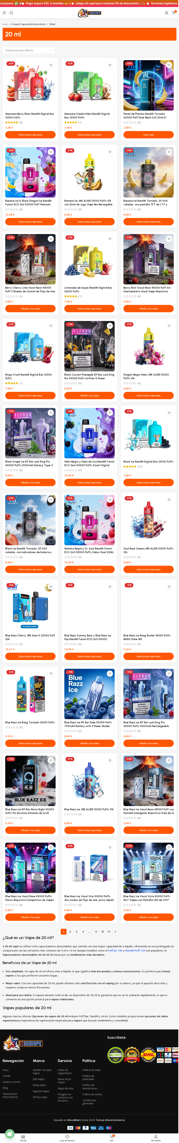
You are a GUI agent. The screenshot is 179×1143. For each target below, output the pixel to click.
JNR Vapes (39, 1079)
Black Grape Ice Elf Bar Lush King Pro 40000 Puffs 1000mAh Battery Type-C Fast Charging (29, 465)
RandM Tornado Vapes (42, 1071)
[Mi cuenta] (166, 12)
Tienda (6, 1076)
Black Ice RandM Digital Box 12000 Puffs (148, 461)
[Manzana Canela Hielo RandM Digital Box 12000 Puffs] (89, 85)
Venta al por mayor (64, 1080)
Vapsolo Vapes (41, 1091)
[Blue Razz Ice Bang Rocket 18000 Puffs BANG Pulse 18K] (148, 607)
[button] (30, 308)
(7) (80, 122)
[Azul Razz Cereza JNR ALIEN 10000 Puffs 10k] (148, 520)
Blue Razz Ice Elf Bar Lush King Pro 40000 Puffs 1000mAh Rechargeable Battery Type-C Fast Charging (146, 726)
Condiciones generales (89, 1102)
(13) (139, 466)
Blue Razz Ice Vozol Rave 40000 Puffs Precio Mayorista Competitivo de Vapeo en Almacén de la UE (29, 900)
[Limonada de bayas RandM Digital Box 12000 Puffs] (89, 259)
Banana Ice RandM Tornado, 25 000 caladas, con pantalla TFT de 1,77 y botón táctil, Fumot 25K (145, 204)
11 (109, 931)
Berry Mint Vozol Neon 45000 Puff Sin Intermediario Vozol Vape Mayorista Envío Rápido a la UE (146, 291)
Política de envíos (92, 1094)
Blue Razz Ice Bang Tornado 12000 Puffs (30, 722)
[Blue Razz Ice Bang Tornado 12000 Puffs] (30, 694)
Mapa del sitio (66, 1088)
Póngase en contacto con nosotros (65, 1097)
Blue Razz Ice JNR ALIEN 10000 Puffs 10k (89, 809)
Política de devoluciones (90, 1086)
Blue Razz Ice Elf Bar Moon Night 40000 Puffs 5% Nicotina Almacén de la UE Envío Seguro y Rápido (29, 813)
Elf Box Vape (40, 1097)
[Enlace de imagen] (23, 1042)
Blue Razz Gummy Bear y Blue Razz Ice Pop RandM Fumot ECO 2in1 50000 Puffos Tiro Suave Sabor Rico (87, 639)
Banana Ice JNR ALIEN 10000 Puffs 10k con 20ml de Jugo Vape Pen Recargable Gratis (88, 204)
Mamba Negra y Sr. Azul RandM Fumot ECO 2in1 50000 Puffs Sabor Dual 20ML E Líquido (89, 552)
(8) (21, 122)
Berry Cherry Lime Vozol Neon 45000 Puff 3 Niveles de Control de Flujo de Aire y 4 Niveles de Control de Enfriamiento (30, 291)
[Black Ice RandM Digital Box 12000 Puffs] (148, 433)
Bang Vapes (39, 1085)
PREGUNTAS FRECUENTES (10, 1095)
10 (102, 931)
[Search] (11, 12)
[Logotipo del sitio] (89, 12)
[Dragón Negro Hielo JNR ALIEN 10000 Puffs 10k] (148, 346)
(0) (139, 122)
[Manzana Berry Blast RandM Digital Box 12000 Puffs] (30, 85)
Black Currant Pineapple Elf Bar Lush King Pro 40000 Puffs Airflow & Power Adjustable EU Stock (89, 378)
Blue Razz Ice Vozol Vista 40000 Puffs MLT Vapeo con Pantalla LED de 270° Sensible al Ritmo (146, 900)
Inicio (5, 24)
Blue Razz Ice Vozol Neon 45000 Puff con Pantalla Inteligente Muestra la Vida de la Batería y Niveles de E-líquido (148, 813)
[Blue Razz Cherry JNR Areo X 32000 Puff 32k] (30, 607)
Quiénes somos (11, 1082)
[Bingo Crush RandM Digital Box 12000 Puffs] (30, 346)
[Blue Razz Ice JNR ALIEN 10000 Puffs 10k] (89, 781)
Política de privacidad (88, 1077)
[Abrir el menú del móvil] (4, 12)
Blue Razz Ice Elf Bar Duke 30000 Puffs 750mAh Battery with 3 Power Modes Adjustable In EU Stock (88, 726)
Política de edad (92, 1070)
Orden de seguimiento (65, 1071)
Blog (5, 1087)
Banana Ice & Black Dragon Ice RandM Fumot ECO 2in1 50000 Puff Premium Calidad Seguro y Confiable (28, 204)
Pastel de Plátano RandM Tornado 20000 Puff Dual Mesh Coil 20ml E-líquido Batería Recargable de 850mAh (147, 117)
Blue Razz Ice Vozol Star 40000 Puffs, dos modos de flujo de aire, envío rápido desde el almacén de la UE (89, 900)
